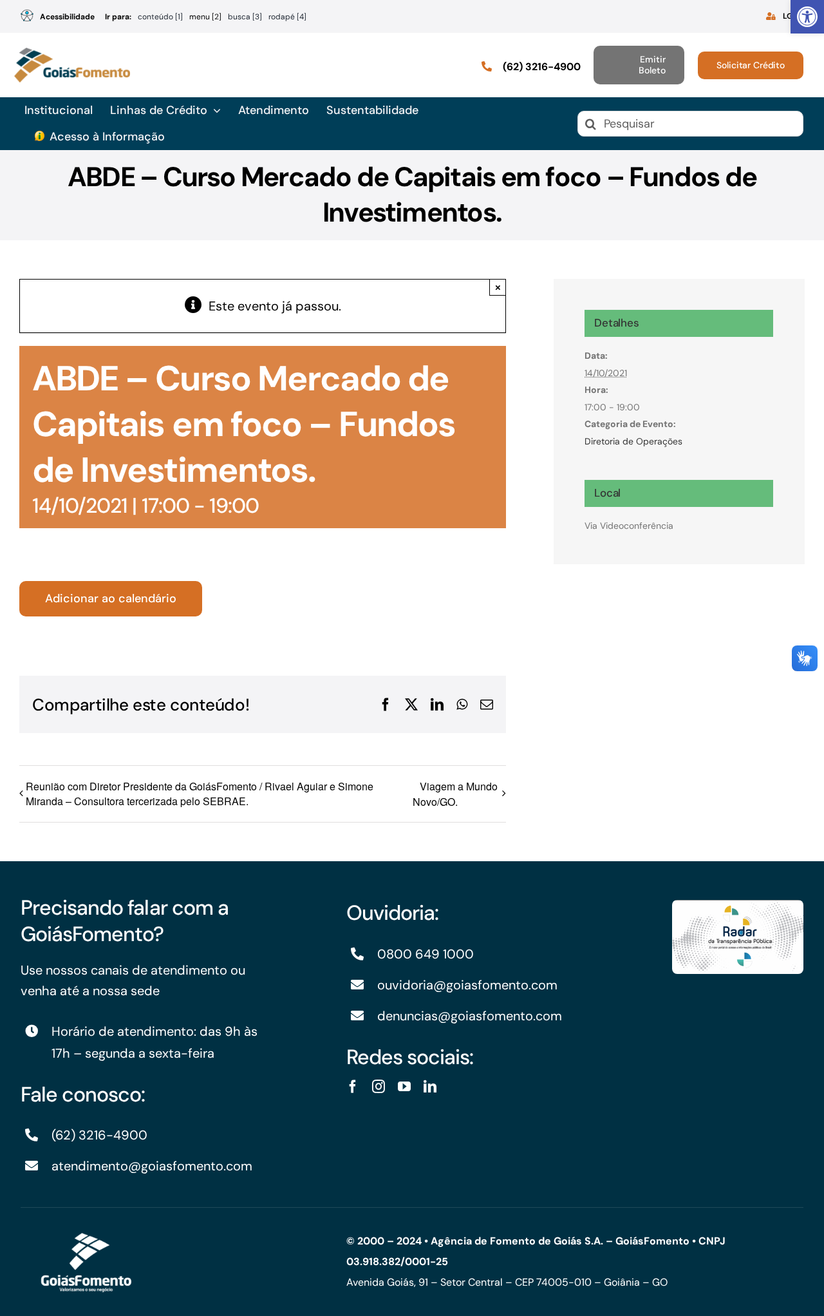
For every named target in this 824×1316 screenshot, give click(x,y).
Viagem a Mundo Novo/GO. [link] (455, 794)
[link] (807, 16)
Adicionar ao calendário (110, 599)
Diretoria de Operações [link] (633, 441)
